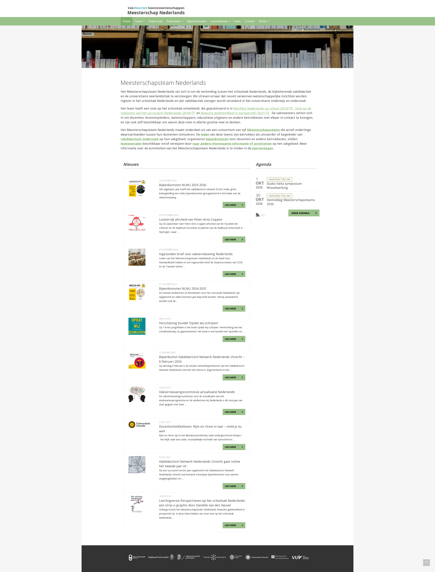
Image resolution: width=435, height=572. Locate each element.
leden (205, 134)
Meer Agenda (300, 213)
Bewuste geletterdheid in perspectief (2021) (233, 113)
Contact (250, 21)
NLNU (263, 21)
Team (138, 21)
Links (237, 21)
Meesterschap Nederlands (156, 13)
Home (126, 21)
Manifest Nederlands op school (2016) (261, 108)
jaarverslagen (262, 148)
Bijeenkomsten (196, 21)
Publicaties (174, 21)
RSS (263, 215)
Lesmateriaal (219, 21)
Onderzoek (156, 21)
